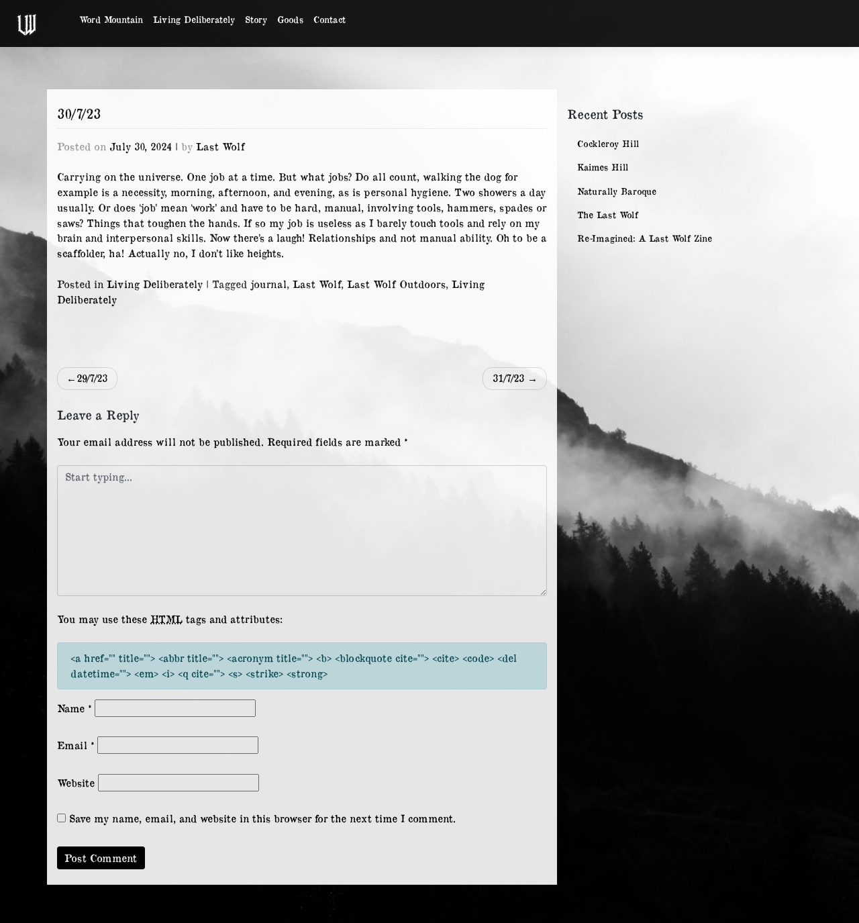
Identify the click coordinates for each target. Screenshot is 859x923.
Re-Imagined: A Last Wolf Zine (644, 238)
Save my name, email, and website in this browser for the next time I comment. (262, 818)
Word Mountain (111, 19)
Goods (290, 19)
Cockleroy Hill (608, 143)
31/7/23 (508, 377)
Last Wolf (220, 146)
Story (256, 19)
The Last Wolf (607, 214)
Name (74, 707)
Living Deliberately (194, 19)
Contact (329, 19)
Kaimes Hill (602, 167)
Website (76, 782)
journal (268, 283)
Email (75, 744)
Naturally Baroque (616, 191)
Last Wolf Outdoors (396, 283)
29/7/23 (92, 377)
